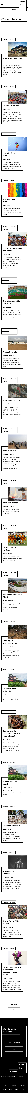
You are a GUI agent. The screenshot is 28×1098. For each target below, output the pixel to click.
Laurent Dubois (8, 877)
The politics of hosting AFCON (12, 595)
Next (14, 1010)
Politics (5, 134)
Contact (13, 1085)
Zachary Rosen (8, 978)
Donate (23, 1085)
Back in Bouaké (9, 450)
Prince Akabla (7, 553)
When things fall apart (10, 782)
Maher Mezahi (7, 404)
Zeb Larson (6, 740)
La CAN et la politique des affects (12, 249)
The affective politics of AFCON (11, 302)
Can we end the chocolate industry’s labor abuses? (11, 733)
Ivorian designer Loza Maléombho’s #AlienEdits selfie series (12, 971)
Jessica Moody (7, 695)
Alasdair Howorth (8, 355)
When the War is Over (12, 826)
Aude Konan (7, 62)
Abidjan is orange (10, 503)
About (4, 1085)
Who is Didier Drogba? (8, 872)
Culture (5, 39)
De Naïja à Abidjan (11, 106)
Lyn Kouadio (7, 254)
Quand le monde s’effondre (10, 689)
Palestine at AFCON (11, 400)
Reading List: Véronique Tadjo (10, 641)
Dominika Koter (8, 927)
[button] (2, 3)
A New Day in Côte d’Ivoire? (11, 922)
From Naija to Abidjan (12, 58)
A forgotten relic (10, 352)
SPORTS (5, 226)
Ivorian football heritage (9, 548)
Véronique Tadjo (8, 647)
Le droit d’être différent (9, 154)
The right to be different (9, 200)
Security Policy (7, 1089)
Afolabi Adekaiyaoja (9, 601)
